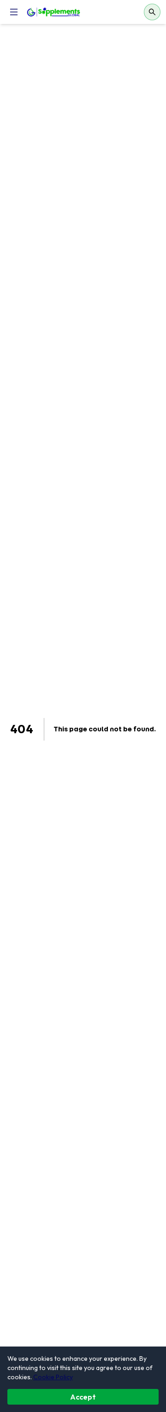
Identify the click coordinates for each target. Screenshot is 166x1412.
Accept (83, 1396)
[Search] (152, 12)
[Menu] (14, 12)
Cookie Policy (53, 1377)
